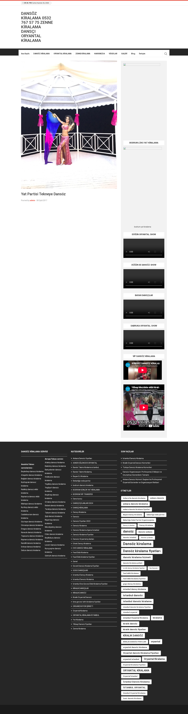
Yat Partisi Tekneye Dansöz (43, 194)
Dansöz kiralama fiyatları (142, 551)
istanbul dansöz (133, 595)
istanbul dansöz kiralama (137, 601)
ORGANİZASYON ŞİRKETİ (83, 606)
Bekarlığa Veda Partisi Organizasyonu (138, 520)
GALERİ (124, 54)
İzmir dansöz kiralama (132, 698)
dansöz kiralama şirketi (132, 563)
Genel (75, 561)
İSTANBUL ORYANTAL (134, 687)
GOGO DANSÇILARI (80, 570)
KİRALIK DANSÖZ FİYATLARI (134, 642)
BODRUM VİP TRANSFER (83, 494)
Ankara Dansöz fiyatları (82, 458)
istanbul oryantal (130, 612)
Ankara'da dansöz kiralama (134, 498)
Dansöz (76, 517)
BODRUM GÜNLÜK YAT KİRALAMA (86, 490)
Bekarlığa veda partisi (81, 481)
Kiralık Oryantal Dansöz (82, 597)
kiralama (157, 617)
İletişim (142, 54)
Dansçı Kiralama (79, 512)
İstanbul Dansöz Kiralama (83, 579)
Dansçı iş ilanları (129, 525)
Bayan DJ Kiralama (80, 476)
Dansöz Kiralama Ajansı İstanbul (86, 530)
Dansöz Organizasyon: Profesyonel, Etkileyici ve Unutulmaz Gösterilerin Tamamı (142, 473)
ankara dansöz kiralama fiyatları (136, 509)
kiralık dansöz (130, 623)
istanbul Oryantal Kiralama (135, 618)
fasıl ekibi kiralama (131, 573)
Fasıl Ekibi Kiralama (80, 552)
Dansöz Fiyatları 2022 (81, 521)
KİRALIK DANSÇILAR (81, 588)
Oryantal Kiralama (80, 611)
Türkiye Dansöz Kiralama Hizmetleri (137, 467)
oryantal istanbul (131, 659)
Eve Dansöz (154, 568)
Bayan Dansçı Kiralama (132, 515)
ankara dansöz (157, 498)
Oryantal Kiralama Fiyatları (134, 665)
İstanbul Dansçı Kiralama (83, 575)
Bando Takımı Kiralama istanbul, (86, 467)
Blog (133, 54)
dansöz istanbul (129, 537)
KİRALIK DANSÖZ (79, 593)
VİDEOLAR (113, 54)
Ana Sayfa (25, 54)
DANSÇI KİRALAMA (80, 508)
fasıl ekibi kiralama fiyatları (134, 579)
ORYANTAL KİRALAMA (63, 54)
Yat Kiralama (78, 620)
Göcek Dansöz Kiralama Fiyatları (86, 566)
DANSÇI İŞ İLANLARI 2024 (83, 503)
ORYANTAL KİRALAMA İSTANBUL (86, 615)
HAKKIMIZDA (99, 54)
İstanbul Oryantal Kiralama (134, 693)
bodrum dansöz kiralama (83, 485)
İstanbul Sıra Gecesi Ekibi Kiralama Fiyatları (90, 584)
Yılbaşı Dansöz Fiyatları (82, 624)
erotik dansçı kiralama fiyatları (134, 568)
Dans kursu (77, 499)
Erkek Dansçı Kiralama (82, 544)
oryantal (155, 641)
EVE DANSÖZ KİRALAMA (82, 548)
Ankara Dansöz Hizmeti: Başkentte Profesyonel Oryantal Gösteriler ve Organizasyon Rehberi (142, 481)
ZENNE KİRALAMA (82, 54)
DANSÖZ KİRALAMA (41, 54)
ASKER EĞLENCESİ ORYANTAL (85, 463)
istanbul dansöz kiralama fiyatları (137, 607)
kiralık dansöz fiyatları (134, 629)
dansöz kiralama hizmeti (137, 557)
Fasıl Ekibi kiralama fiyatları (84, 557)
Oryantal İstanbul (130, 676)
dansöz (128, 531)
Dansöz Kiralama (80, 526)
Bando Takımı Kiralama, (82, 472)
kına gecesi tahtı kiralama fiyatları (87, 602)
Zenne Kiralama (79, 629)
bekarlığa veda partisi (155, 515)
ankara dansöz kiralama (135, 504)
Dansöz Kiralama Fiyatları (83, 535)
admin (32, 200)
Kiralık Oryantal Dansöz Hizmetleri (136, 463)
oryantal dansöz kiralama (135, 647)
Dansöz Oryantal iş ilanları (83, 539)
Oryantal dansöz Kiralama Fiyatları (141, 653)
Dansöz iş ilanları (147, 537)
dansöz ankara (145, 532)
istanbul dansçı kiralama (134, 589)
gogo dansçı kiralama (132, 584)
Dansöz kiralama (137, 544)
